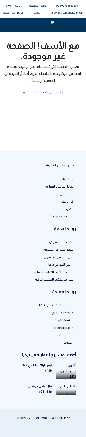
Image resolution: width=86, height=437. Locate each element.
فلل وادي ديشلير (40, 386)
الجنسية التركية (64, 320)
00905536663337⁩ (67, 5)
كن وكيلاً (67, 201)
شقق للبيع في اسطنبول (57, 249)
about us (67, 179)
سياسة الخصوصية (61, 216)
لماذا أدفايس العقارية (59, 186)
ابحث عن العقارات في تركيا (56, 305)
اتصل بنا (68, 209)
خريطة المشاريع (62, 312)
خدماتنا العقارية (63, 327)
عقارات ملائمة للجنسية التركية (54, 279)
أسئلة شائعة (65, 335)
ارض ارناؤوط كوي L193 (36, 365)
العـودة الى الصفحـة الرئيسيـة (43, 92)
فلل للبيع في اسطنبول (58, 257)
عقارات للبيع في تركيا (60, 242)
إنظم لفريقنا (65, 194)
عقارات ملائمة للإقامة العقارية (53, 272)
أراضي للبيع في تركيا (60, 264)
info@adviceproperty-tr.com (67, 12)
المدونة (68, 342)
